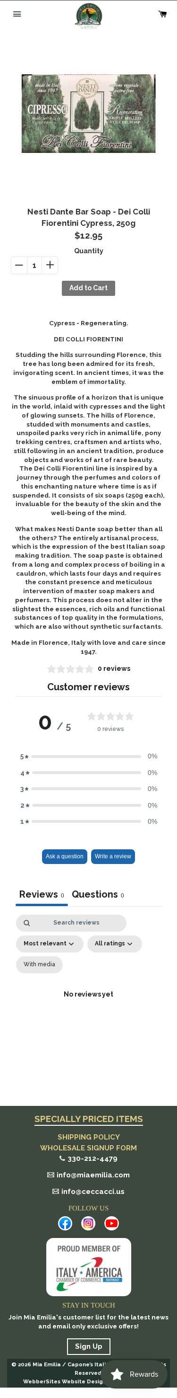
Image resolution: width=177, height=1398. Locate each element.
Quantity (88, 251)
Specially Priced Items (88, 1119)
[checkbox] (39, 964)
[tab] (98, 895)
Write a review (113, 856)
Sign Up (88, 1346)
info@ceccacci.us (93, 1191)
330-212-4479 (92, 1158)
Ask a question (65, 856)
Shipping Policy (89, 1137)
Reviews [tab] (41, 894)
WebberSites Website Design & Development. (88, 1381)
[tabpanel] (89, 1006)
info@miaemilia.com (93, 1175)
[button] (88, 756)
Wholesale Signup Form (88, 1148)
